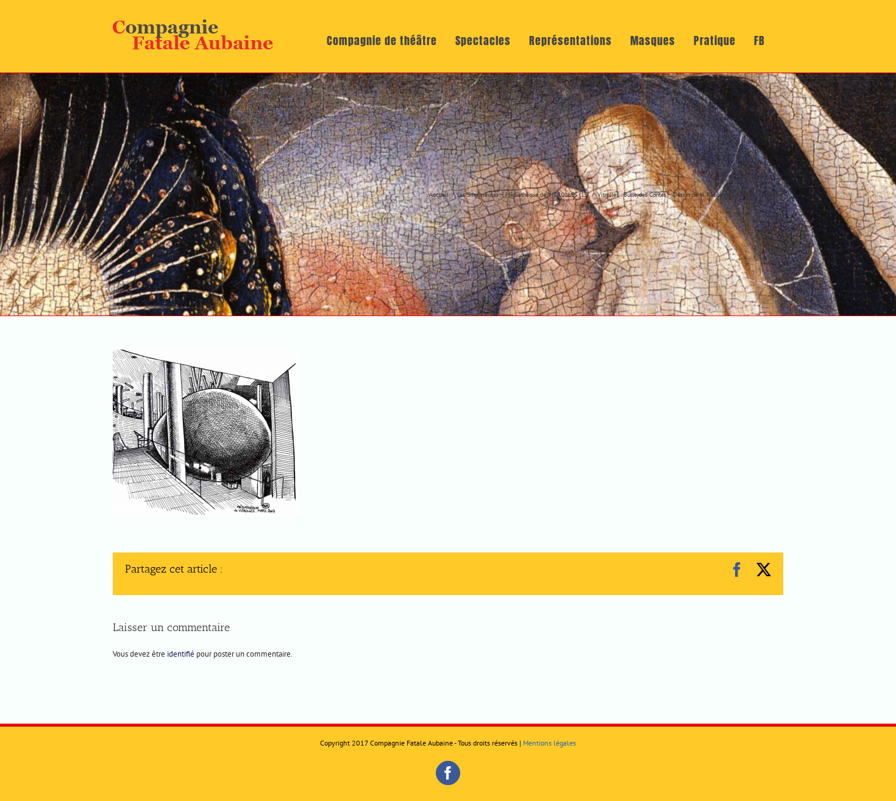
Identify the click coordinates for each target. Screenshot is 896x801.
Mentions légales (549, 742)
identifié (180, 654)
